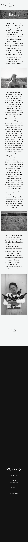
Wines (13, 332)
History (14, 478)
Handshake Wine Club (14, 485)
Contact (14, 487)
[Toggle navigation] (24, 5)
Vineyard (14, 475)
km (17, 493)
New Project (14, 482)
